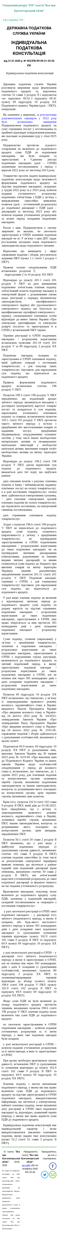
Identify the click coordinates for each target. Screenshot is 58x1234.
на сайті (26, 1165)
